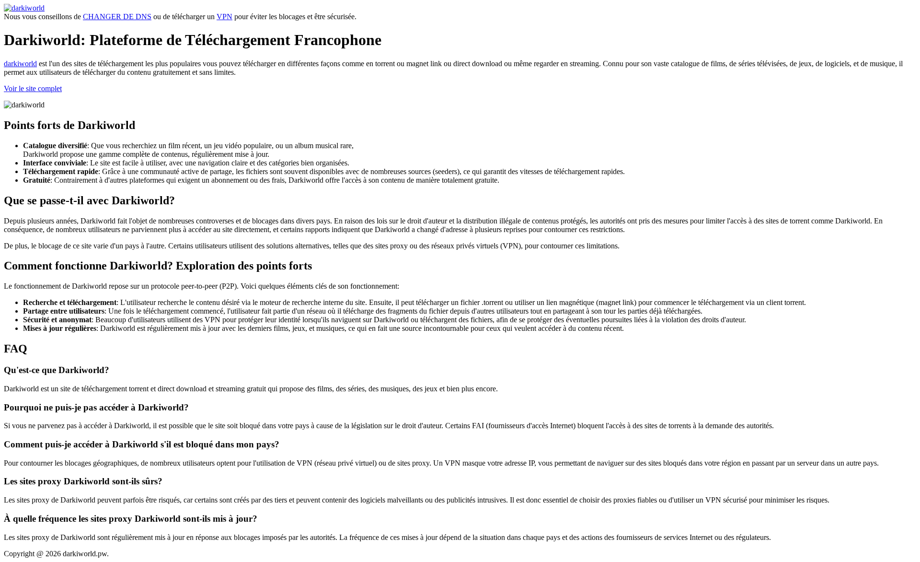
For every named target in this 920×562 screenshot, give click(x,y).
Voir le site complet (33, 88)
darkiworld (20, 63)
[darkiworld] (24, 8)
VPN (224, 16)
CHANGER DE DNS (117, 16)
